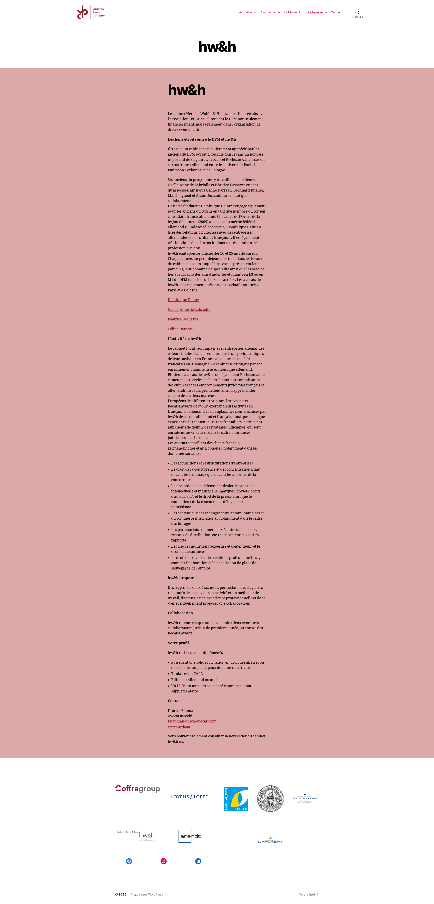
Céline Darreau (180, 329)
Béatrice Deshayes (183, 319)
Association (268, 12)
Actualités (246, 12)
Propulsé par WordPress (146, 894)
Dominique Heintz (183, 300)
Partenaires (315, 12)
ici (181, 741)
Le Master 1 (292, 12)
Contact (336, 12)
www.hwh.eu (179, 726)
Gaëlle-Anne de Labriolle (189, 309)
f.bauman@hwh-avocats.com (192, 721)
